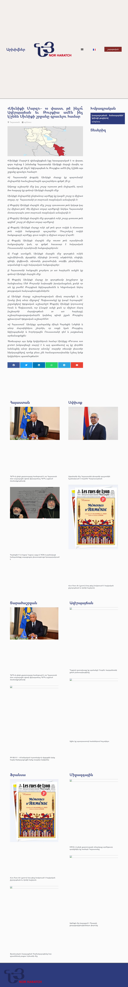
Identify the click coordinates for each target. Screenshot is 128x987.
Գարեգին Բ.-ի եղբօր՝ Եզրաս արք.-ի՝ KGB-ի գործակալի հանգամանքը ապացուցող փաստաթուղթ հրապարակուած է (35, 556)
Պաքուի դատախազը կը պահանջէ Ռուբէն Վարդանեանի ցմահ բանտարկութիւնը (93, 671)
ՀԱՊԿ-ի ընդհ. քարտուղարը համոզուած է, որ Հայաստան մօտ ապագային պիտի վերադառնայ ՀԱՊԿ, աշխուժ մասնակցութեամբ (33, 478)
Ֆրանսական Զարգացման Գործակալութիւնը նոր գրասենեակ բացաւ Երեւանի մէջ (31, 955)
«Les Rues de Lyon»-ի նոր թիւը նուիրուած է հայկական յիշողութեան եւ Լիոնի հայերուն (91, 586)
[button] (82, 49)
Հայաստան (15, 122)
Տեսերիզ (98, 129)
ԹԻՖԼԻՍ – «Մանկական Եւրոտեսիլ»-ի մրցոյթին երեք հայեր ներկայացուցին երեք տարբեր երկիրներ (32, 758)
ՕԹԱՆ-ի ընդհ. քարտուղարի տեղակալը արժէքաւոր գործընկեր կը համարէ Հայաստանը (91, 848)
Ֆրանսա (18, 774)
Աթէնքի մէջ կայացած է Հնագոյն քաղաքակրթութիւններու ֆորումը (84, 924)
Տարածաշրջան (23, 602)
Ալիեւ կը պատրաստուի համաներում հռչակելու (90, 741)
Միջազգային (81, 774)
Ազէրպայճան (81, 602)
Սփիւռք (75, 402)
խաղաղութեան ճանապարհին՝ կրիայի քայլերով (108, 116)
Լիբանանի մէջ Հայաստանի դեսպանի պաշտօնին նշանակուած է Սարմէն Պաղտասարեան (89, 477)
